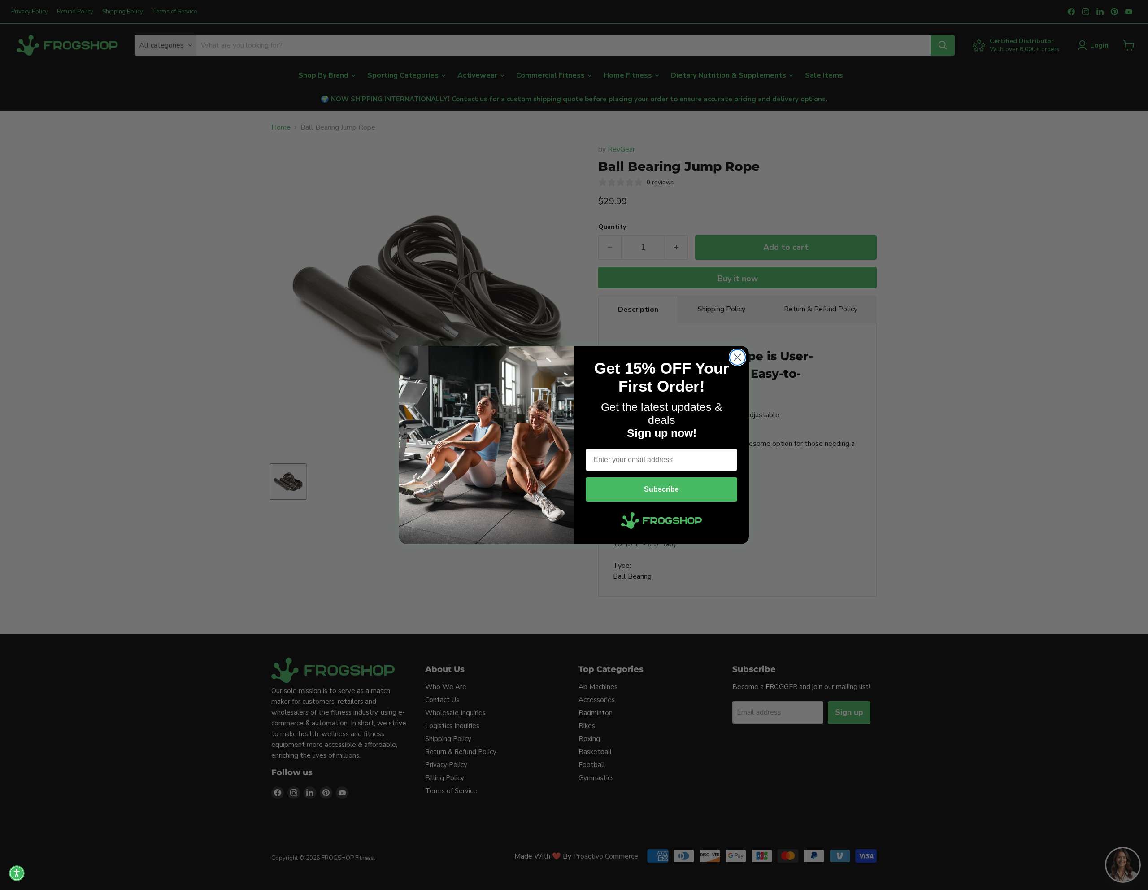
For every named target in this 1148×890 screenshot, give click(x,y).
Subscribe (661, 489)
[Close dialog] (737, 357)
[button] (17, 873)
